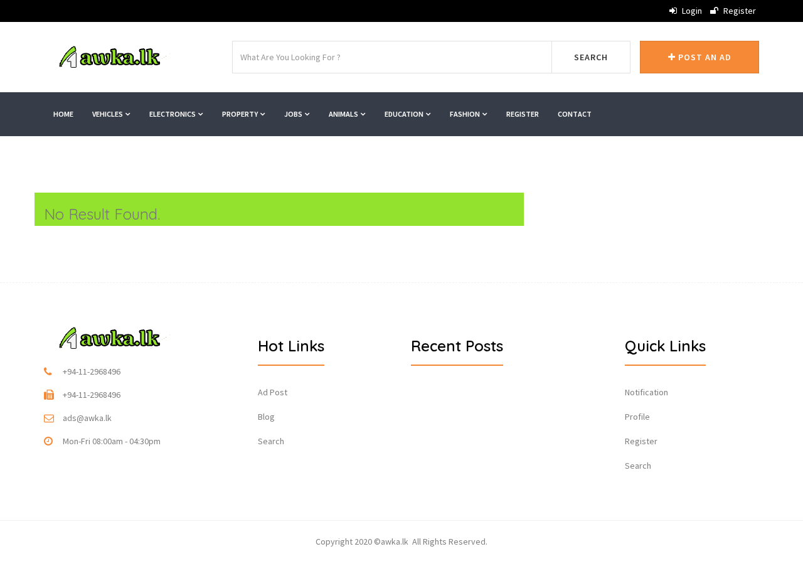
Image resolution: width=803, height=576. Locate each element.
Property (240, 114)
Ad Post (272, 392)
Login (691, 10)
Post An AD (703, 57)
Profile (637, 416)
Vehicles (108, 114)
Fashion (465, 114)
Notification (646, 392)
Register (738, 10)
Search (591, 57)
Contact (575, 114)
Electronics (173, 114)
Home (63, 114)
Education (405, 114)
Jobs (294, 114)
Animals (344, 114)
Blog (266, 416)
